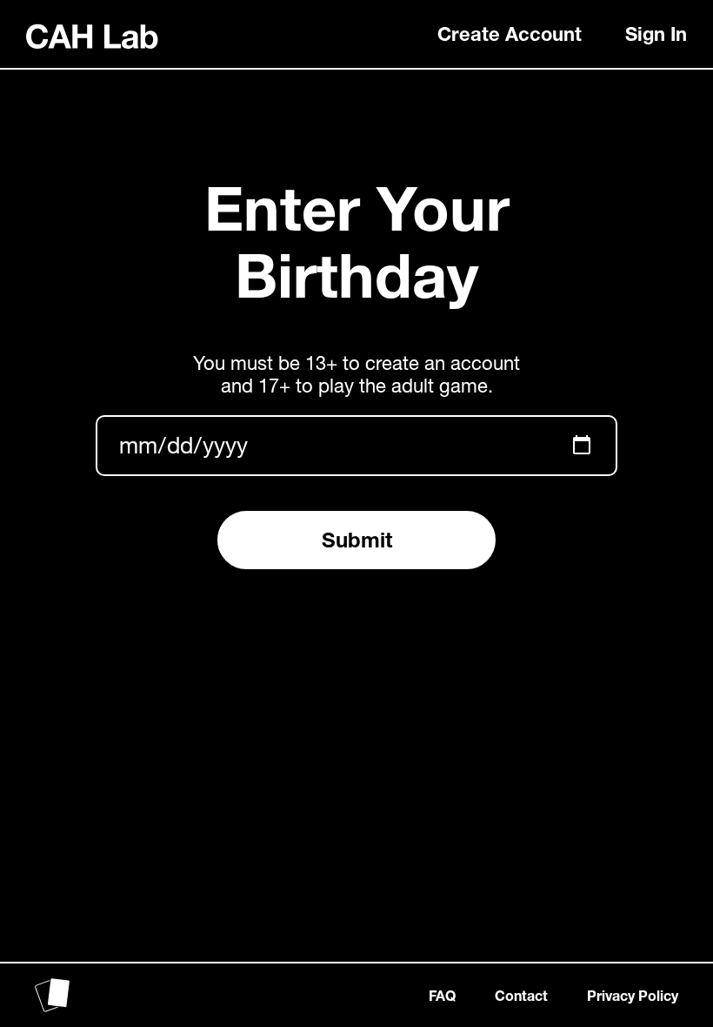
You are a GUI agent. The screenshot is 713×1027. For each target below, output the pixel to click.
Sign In (656, 34)
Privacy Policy (632, 995)
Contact (521, 995)
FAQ (442, 995)
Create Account (509, 34)
